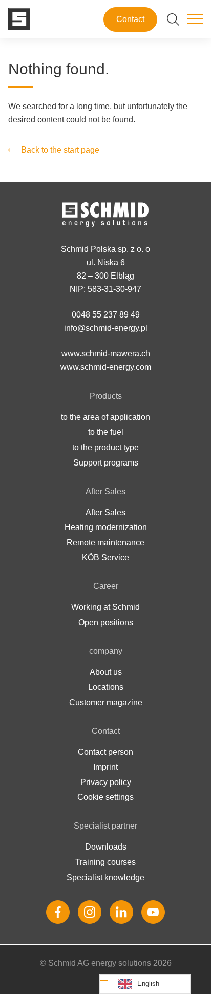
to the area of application (105, 417)
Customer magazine (105, 702)
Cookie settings (105, 797)
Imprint (105, 767)
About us (106, 672)
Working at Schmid (105, 607)
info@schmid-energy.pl (105, 328)
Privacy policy (105, 782)
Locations (105, 687)
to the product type (105, 447)
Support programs (105, 462)
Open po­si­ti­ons (105, 622)
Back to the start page (60, 149)
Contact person (105, 752)
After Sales (105, 512)
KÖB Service (105, 557)
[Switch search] (173, 19)
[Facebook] (58, 912)
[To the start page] (19, 19)
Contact (130, 19)
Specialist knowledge (105, 877)
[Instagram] (89, 912)
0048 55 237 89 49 (106, 314)
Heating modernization (106, 527)
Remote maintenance (105, 542)
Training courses (105, 862)
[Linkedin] (121, 912)
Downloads (105, 846)
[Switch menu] (195, 19)
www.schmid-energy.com (105, 367)
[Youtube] (153, 912)
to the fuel (105, 432)
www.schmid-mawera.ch (105, 353)
